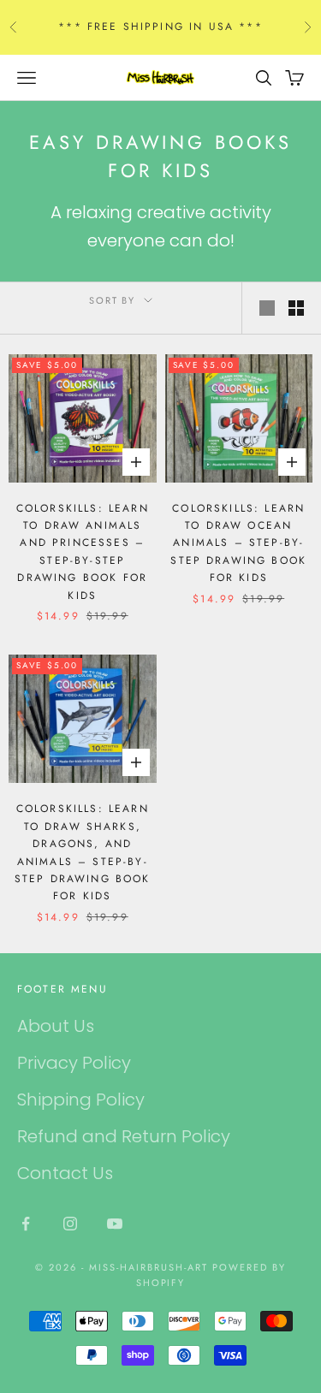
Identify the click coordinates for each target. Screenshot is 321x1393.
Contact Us (65, 1173)
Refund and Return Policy (123, 1136)
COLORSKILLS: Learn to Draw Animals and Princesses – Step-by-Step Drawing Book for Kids (82, 552)
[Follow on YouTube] (114, 1223)
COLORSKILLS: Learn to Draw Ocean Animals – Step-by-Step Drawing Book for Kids (238, 543)
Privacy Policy (74, 1063)
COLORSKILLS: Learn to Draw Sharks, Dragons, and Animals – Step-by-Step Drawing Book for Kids (83, 852)
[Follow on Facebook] (25, 1223)
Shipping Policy (81, 1099)
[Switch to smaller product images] (296, 308)
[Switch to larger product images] (267, 308)
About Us (55, 1026)
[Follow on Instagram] (70, 1223)
